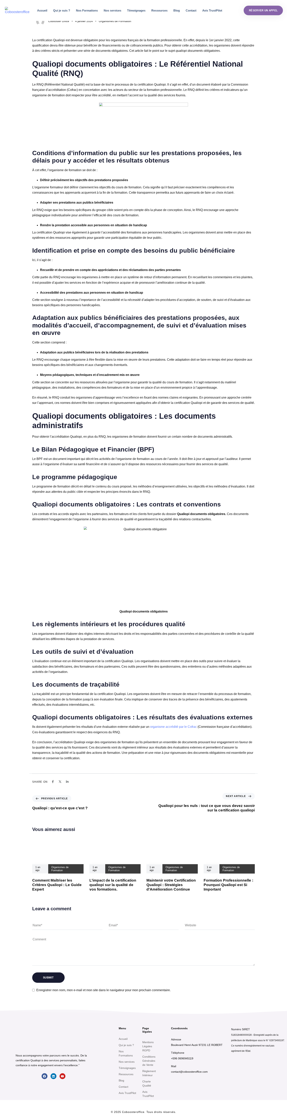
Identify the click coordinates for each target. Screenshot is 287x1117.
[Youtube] (62, 1076)
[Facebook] (44, 1076)
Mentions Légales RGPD (148, 1046)
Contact (191, 10)
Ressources (159, 10)
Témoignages (136, 10)
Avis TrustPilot (212, 10)
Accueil (42, 10)
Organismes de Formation (115, 21)
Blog (176, 10)
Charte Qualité (146, 1083)
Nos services (112, 10)
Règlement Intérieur (149, 1073)
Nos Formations (87, 10)
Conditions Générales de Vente (148, 1060)
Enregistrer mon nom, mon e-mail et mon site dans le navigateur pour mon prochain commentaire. (103, 990)
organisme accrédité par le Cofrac (173, 726)
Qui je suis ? (61, 10)
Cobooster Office (58, 21)
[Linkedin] (53, 1076)
